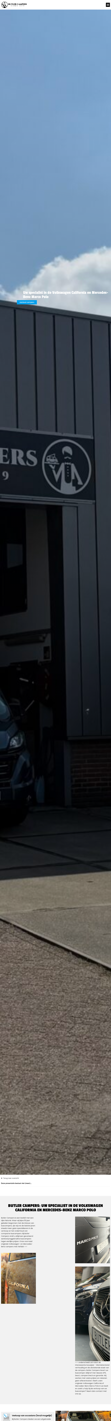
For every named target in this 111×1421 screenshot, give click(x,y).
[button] (108, 5)
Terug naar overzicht (11, 1178)
